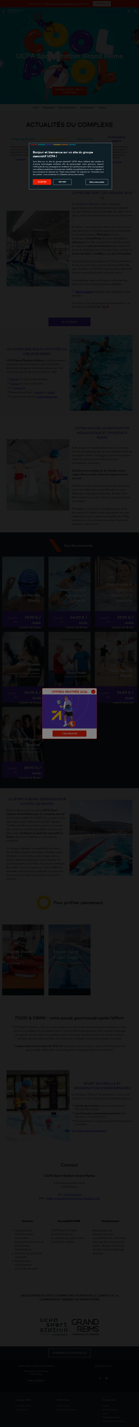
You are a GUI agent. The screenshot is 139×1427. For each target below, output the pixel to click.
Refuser (62, 182)
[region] (70, 166)
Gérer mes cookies (96, 182)
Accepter (42, 182)
